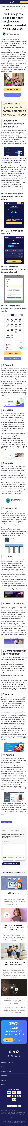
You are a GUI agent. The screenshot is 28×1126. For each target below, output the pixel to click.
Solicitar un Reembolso (17, 1122)
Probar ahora (8, 1040)
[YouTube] (16, 1056)
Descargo (22, 1121)
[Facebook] (8, 1056)
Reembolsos (21, 1120)
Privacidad (14, 1120)
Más (23, 1117)
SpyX (10, 71)
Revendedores (15, 1121)
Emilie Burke (9, 33)
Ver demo (20, 1040)
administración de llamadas (9, 160)
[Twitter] (12, 1056)
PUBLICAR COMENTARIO (11, 864)
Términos (6, 1120)
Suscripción (8, 1122)
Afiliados (9, 1121)
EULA (10, 1120)
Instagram (13, 169)
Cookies (4, 1121)
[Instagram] (19, 1056)
